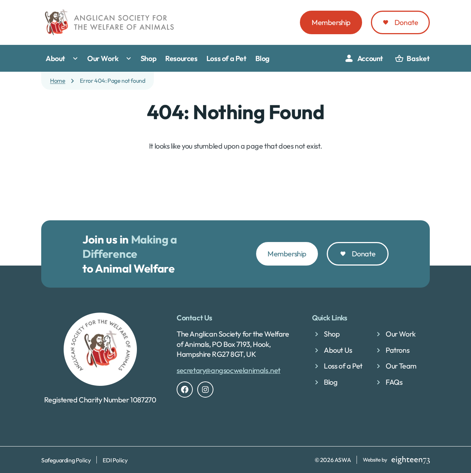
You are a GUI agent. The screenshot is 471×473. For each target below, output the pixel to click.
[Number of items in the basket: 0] (412, 58)
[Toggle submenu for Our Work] (130, 58)
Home (57, 80)
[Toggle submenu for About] (77, 58)
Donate (406, 22)
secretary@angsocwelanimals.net (228, 370)
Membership (331, 22)
